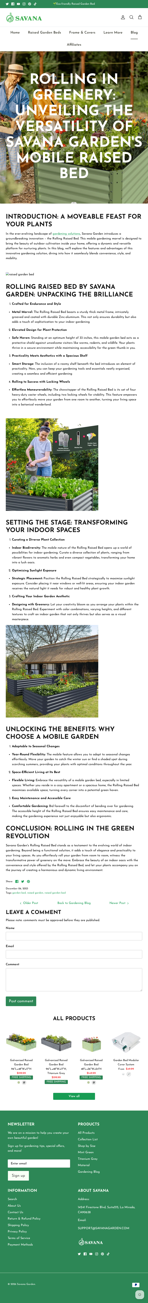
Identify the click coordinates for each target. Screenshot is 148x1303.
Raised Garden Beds (44, 33)
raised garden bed (55, 893)
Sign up (18, 1176)
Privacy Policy (17, 1231)
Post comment (21, 1001)
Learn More (113, 33)
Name (10, 928)
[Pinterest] (29, 4)
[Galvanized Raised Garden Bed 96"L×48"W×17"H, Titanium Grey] (56, 1040)
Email (10, 946)
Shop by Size (86, 1146)
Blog (134, 33)
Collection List (88, 1139)
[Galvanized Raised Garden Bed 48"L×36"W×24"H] (91, 1040)
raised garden (35, 893)
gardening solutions (66, 233)
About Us (14, 1205)
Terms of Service (19, 1238)
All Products (86, 1133)
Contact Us (15, 1212)
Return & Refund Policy (24, 1218)
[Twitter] (7, 4)
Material (84, 1165)
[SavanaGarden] (24, 17)
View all (74, 1096)
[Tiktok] (35, 4)
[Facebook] (12, 4)
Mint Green (86, 1152)
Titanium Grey (88, 1159)
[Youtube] (18, 4)
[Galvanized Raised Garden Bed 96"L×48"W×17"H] (21, 1040)
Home (15, 33)
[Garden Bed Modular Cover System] (126, 1040)
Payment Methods (20, 1244)
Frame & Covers (82, 33)
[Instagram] (24, 4)
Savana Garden (26, 1284)
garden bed (19, 893)
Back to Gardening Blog (74, 903)
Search (12, 1199)
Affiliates (74, 45)
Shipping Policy (18, 1225)
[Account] (122, 17)
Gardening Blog (89, 1171)
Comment (12, 964)
